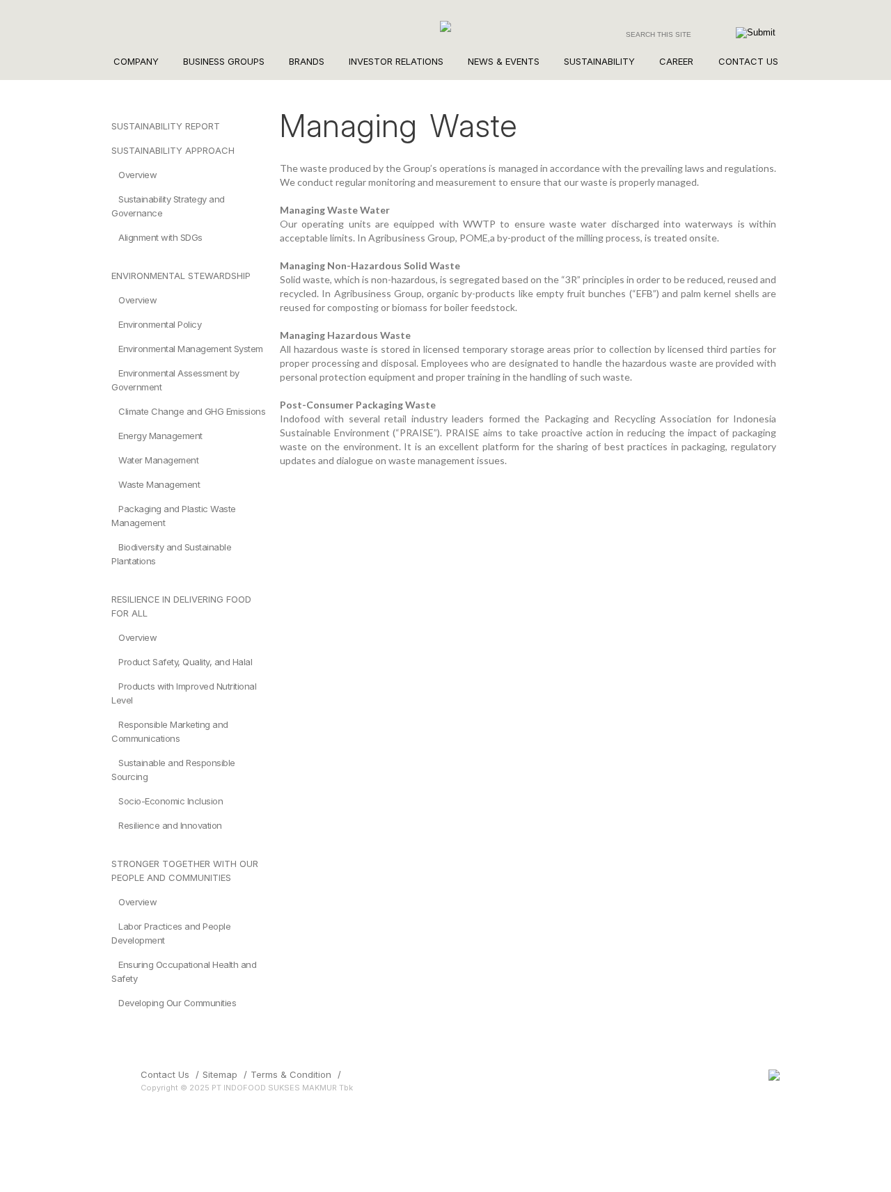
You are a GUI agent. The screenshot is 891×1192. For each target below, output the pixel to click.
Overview (137, 174)
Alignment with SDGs (160, 237)
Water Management (158, 460)
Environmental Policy (159, 324)
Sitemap (220, 1074)
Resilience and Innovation (170, 825)
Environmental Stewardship (181, 275)
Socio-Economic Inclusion (170, 800)
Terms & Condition (291, 1074)
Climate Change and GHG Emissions (191, 411)
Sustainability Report (165, 126)
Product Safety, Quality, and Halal (185, 661)
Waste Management (159, 484)
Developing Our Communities (177, 1002)
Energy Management (160, 435)
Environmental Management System (190, 348)
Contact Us (165, 1074)
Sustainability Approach (173, 150)
